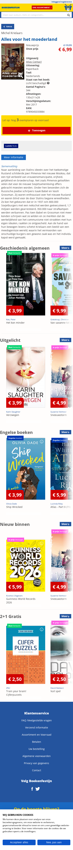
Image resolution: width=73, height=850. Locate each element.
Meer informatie (13, 157)
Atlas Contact (34, 61)
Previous (3, 293)
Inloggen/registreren (62, 1)
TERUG (8, 26)
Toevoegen (38, 130)
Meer (64, 247)
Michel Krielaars (12, 33)
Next (67, 293)
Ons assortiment (41, 7)
